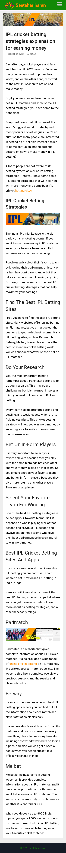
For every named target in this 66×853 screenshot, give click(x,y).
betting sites (23, 190)
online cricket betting (23, 663)
